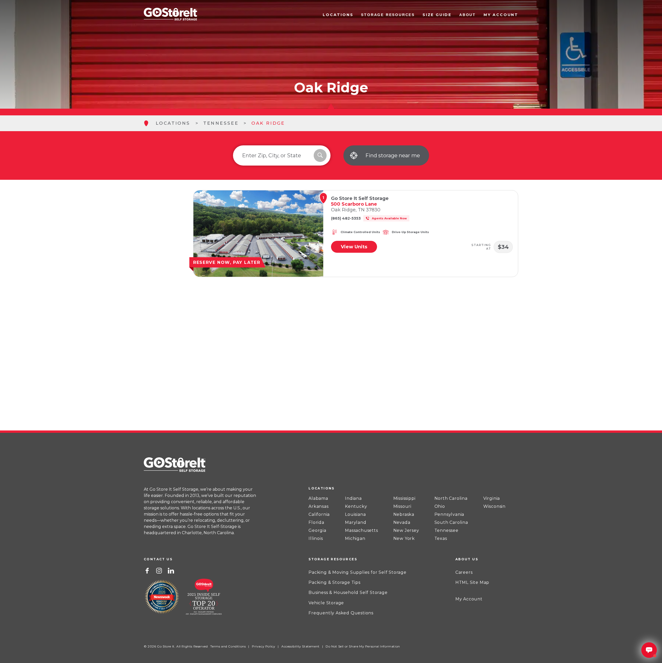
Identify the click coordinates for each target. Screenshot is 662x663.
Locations (338, 14)
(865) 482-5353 (346, 218)
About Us (466, 559)
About (467, 15)
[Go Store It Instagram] (159, 570)
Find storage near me (392, 155)
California (319, 514)
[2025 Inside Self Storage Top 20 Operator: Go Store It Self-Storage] (204, 597)
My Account (501, 14)
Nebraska (403, 514)
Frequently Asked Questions (341, 612)
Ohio (439, 506)
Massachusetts (361, 530)
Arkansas (318, 506)
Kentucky (356, 506)
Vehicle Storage (326, 602)
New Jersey (406, 530)
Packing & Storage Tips (334, 582)
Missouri (402, 506)
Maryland (355, 522)
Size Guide (437, 14)
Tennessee (221, 123)
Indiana (353, 498)
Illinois (316, 539)
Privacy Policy (263, 646)
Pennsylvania (449, 514)
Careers (464, 572)
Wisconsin (494, 506)
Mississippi (404, 498)
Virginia (491, 498)
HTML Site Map (472, 582)
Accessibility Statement (300, 646)
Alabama (318, 498)
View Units (354, 247)
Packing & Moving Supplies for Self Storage (358, 572)
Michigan (355, 539)
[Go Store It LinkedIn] (171, 570)
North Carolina (451, 498)
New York (404, 539)
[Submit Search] (320, 155)
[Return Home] (170, 15)
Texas (440, 539)
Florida (316, 522)
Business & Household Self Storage (348, 592)
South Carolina (451, 522)
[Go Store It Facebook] (147, 570)
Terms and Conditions (228, 646)
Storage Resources (388, 15)
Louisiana (355, 514)
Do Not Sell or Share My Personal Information (363, 646)
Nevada (401, 522)
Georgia (317, 530)
